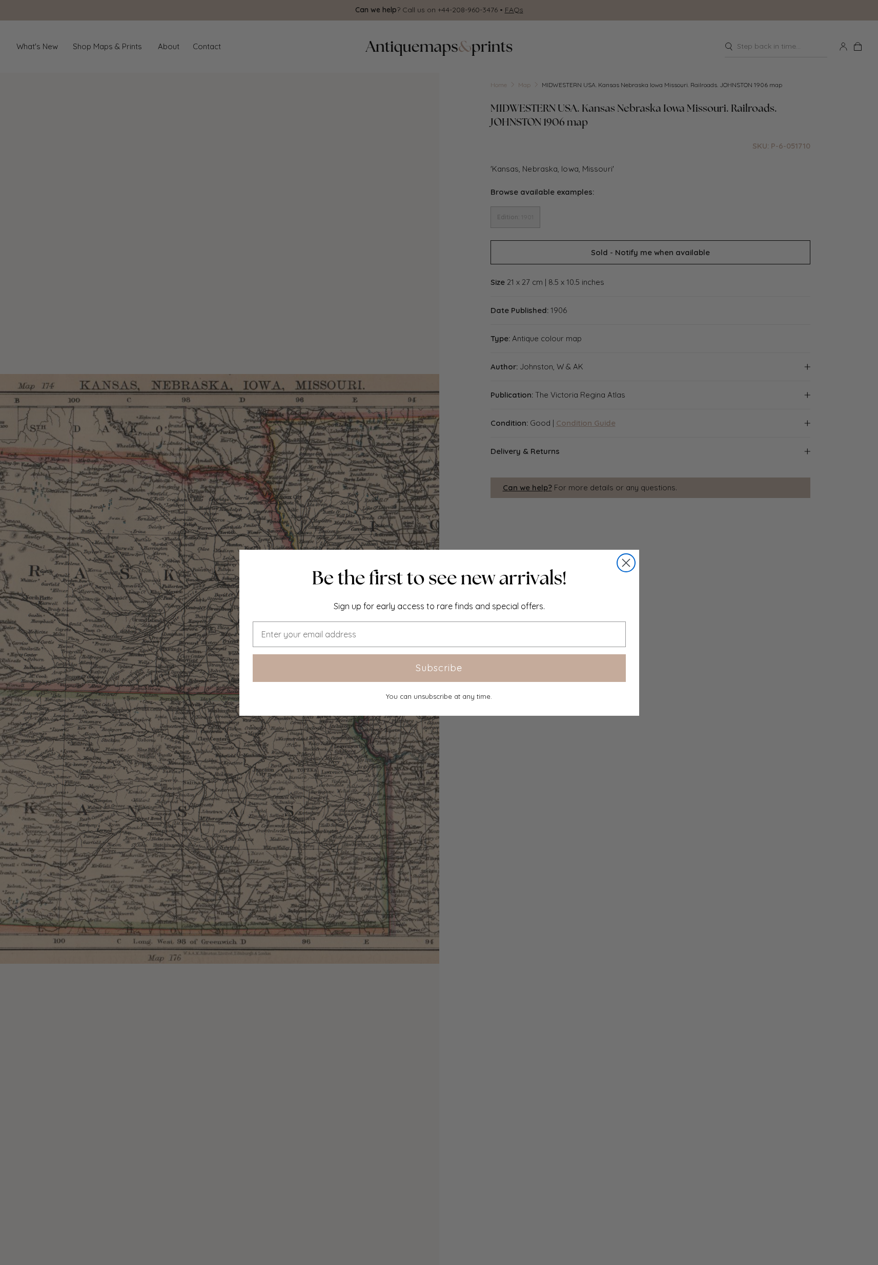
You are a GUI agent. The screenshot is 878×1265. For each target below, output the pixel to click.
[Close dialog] (626, 563)
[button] (439, 578)
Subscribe (439, 668)
